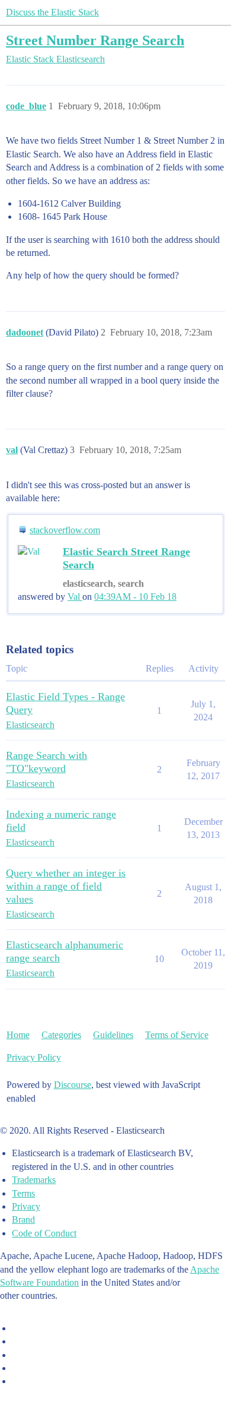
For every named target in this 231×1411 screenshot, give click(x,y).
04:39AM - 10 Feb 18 (135, 596)
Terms (23, 1193)
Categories (61, 1035)
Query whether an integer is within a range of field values (66, 886)
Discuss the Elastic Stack (52, 12)
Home (18, 1035)
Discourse (72, 1085)
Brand (23, 1219)
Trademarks (34, 1180)
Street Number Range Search (95, 40)
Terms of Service (176, 1035)
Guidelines (113, 1035)
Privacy (26, 1206)
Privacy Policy (34, 1057)
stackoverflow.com (65, 530)
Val (75, 596)
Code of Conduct (44, 1233)
